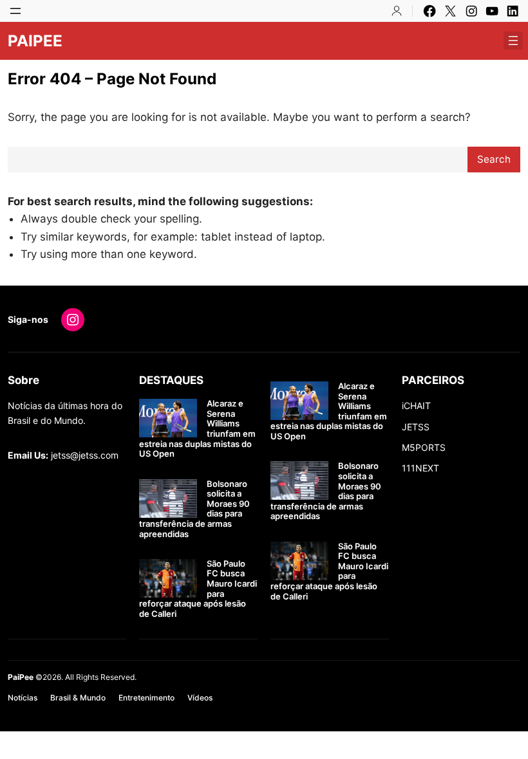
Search (494, 159)
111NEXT (420, 467)
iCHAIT (416, 405)
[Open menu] (15, 11)
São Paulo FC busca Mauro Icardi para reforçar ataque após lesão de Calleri (198, 589)
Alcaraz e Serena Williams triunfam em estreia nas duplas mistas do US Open (197, 429)
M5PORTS (424, 447)
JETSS (415, 426)
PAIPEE (35, 41)
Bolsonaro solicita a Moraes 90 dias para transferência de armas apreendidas (194, 509)
